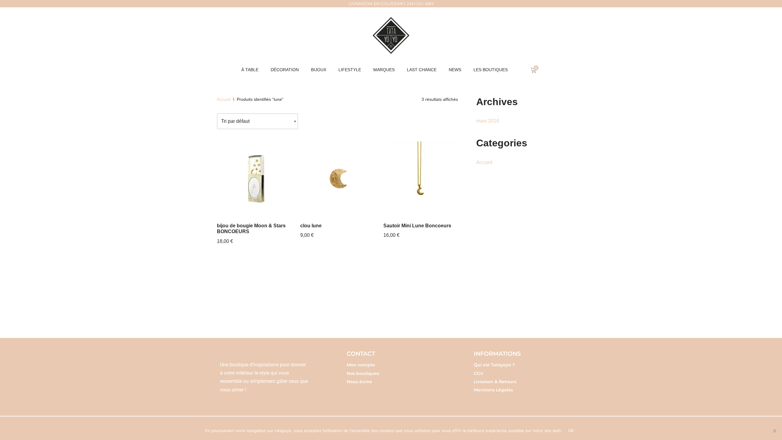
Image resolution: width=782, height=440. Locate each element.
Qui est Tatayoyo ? (494, 365)
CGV (478, 373)
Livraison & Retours (495, 381)
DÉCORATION (285, 69)
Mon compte (361, 365)
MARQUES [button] (384, 69)
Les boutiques (490, 69)
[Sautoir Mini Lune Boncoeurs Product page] (420, 178)
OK (571, 430)
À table (249, 69)
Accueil (224, 99)
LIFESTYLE (349, 69)
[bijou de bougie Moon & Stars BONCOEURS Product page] (254, 178)
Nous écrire (359, 381)
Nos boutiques (363, 373)
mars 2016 (487, 120)
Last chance (422, 69)
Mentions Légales (493, 390)
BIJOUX (318, 69)
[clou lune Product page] (337, 178)
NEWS (455, 69)
